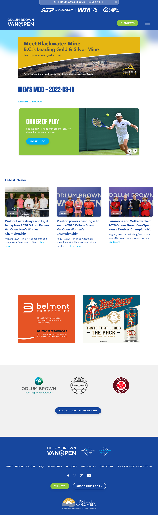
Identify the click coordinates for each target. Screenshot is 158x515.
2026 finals (94, 2)
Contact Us (106, 466)
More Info (38, 141)
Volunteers (55, 466)
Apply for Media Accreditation (134, 466)
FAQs (41, 466)
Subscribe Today (89, 486)
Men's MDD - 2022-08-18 (30, 101)
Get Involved (88, 466)
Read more (75, 246)
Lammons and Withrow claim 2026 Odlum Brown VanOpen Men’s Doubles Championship (130, 225)
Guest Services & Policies (20, 466)
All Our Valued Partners (78, 410)
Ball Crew (71, 466)
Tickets (129, 23)
